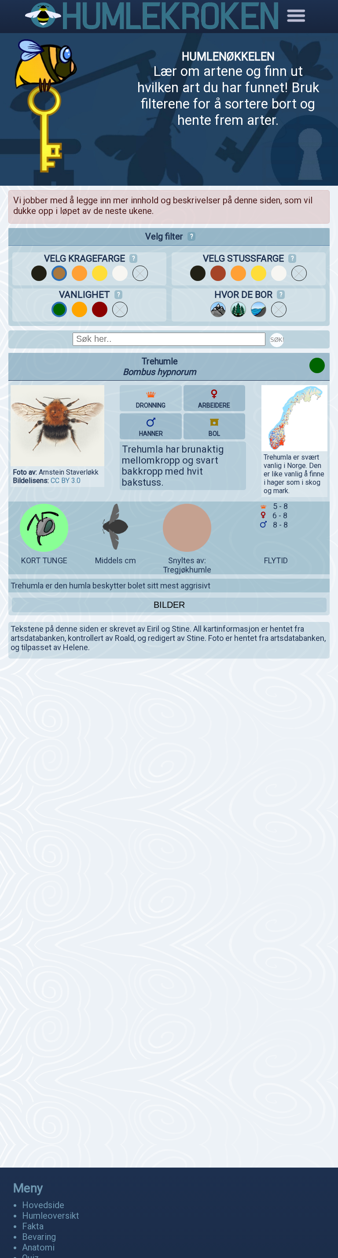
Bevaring (39, 1237)
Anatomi (38, 1247)
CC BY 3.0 (66, 480)
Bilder (169, 605)
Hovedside (43, 1205)
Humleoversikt (50, 1215)
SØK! (277, 340)
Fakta (33, 1226)
